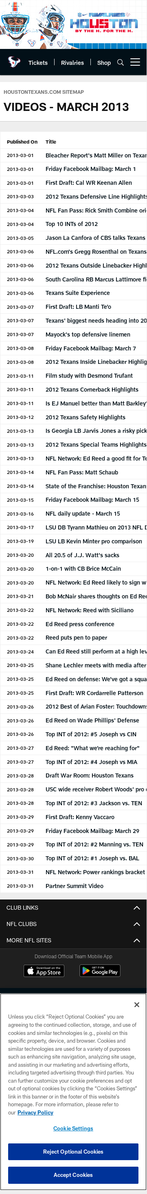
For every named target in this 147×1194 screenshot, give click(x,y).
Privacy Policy (35, 1112)
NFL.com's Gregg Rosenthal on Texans (96, 251)
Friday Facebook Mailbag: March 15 (92, 499)
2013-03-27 (20, 748)
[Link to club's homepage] (14, 58)
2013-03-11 (20, 376)
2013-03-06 (20, 251)
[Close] (137, 1005)
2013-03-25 (20, 665)
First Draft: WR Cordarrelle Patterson (94, 692)
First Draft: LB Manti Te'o (78, 306)
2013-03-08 (20, 348)
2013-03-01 (20, 155)
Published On (22, 141)
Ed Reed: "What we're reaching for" (93, 747)
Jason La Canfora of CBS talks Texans (95, 237)
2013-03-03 (20, 196)
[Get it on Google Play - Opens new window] (99, 975)
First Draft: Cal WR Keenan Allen (89, 182)
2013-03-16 (20, 513)
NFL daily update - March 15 (83, 513)
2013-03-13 (20, 431)
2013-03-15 (20, 500)
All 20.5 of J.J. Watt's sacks (82, 555)
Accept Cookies (73, 1175)
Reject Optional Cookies (73, 1151)
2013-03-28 (20, 775)
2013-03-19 (20, 541)
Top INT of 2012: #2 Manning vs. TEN (94, 844)
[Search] (120, 62)
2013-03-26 (20, 706)
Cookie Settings (73, 1128)
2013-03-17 (20, 527)
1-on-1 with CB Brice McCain (83, 568)
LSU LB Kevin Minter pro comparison (94, 541)
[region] (73, 1091)
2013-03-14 (20, 472)
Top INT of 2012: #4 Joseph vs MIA (91, 761)
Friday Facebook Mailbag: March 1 (91, 168)
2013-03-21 (20, 596)
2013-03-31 (20, 872)
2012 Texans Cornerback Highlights (92, 389)
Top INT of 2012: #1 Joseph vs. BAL (92, 858)
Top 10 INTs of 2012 (72, 223)
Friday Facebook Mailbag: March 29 (92, 830)
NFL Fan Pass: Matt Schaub (82, 472)
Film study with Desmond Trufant (89, 375)
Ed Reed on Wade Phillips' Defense (92, 720)
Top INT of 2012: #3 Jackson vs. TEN (94, 803)
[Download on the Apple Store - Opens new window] (44, 972)
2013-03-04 (20, 210)
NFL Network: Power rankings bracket (95, 871)
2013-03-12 (20, 417)
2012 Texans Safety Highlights (85, 417)
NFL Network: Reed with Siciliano (90, 610)
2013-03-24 (20, 651)
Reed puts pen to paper (76, 637)
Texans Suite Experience (78, 292)
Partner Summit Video (74, 885)
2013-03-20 (20, 555)
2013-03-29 (20, 817)
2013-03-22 (20, 610)
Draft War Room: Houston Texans (90, 775)
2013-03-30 (20, 858)
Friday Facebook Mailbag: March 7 (91, 348)
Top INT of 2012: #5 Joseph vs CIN (91, 734)
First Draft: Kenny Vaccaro (80, 816)
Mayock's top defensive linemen (88, 334)
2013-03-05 (20, 238)
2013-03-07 (20, 307)
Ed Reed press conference (80, 623)
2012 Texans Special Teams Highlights (96, 444)
